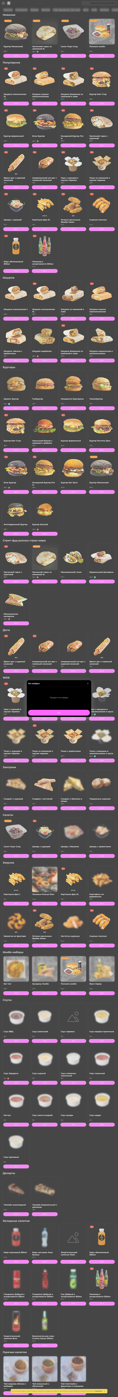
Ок (59, 712)
